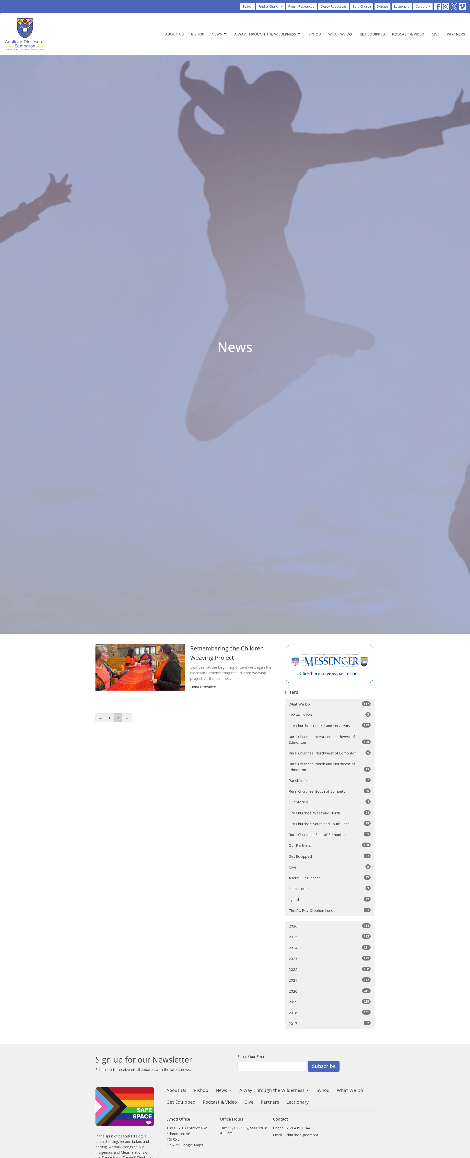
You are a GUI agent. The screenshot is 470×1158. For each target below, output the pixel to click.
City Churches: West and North (329, 812)
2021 (329, 980)
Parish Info (329, 780)
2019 (329, 1001)
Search (247, 6)
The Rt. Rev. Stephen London (329, 910)
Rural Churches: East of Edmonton (329, 834)
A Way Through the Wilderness (265, 34)
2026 (329, 925)
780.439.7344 (298, 1127)
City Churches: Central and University (329, 725)
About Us (174, 34)
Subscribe (324, 1066)
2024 (329, 947)
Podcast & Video (408, 34)
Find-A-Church (329, 714)
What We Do (340, 34)
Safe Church (362, 6)
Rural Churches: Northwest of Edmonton (329, 752)
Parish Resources (301, 6)
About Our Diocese (329, 877)
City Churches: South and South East (329, 823)
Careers (421, 6)
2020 (329, 991)
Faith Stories (329, 888)
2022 (329, 969)
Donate (382, 6)
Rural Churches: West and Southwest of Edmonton (329, 739)
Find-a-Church (269, 6)
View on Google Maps (184, 1144)
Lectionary (402, 6)
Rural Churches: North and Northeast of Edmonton (329, 766)
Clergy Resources (333, 6)
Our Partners (329, 845)
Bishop (197, 34)
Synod (314, 34)
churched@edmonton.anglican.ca (303, 1134)
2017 (329, 1023)
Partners (456, 34)
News (217, 34)
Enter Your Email (251, 1056)
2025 (329, 936)
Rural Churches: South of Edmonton (329, 791)
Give (435, 34)
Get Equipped (372, 34)
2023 (329, 958)
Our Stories (329, 801)
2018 (329, 1012)
